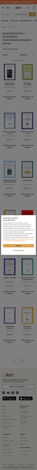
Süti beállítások (18, 250)
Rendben (18, 245)
